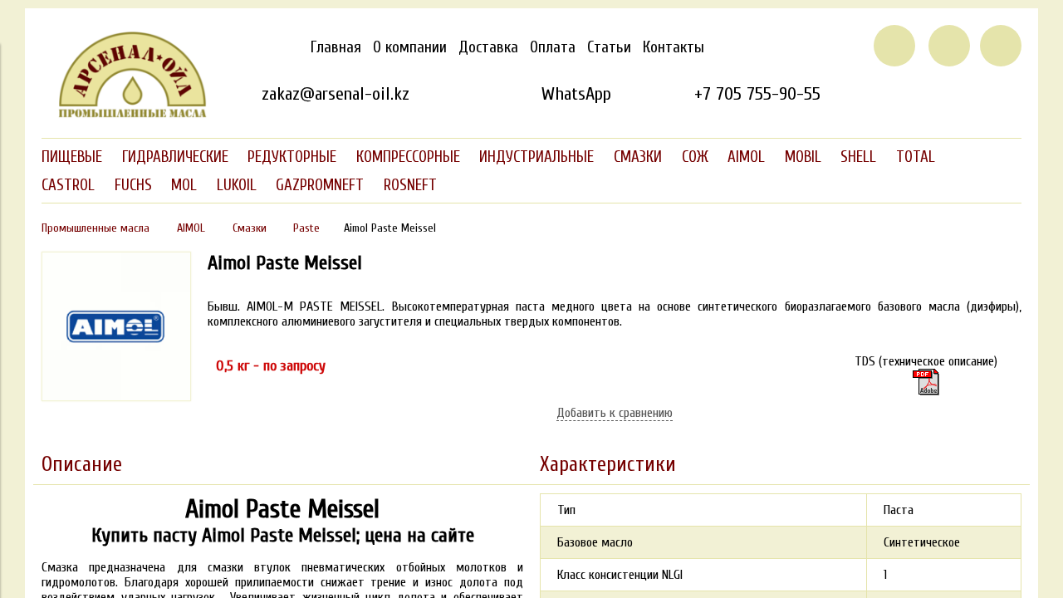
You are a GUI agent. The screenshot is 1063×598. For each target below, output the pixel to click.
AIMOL (191, 228)
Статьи (609, 47)
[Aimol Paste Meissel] (925, 382)
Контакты (673, 47)
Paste (306, 228)
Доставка (488, 47)
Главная (336, 47)
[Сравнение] (949, 45)
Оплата (553, 47)
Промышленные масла (95, 228)
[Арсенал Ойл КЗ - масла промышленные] (125, 114)
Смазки (250, 228)
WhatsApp (575, 94)
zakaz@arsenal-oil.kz (335, 94)
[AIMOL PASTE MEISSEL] (116, 397)
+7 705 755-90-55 (757, 94)
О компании (410, 47)
